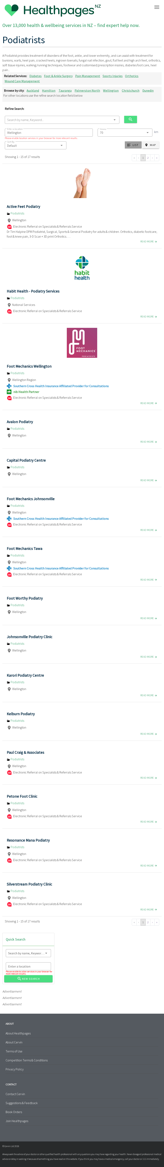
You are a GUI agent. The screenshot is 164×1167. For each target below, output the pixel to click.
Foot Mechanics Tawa (24, 548)
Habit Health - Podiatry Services (33, 291)
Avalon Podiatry (20, 421)
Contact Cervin (15, 1094)
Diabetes (35, 76)
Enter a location (15, 128)
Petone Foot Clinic (22, 796)
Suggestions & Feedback (22, 1103)
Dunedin (148, 90)
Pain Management (87, 76)
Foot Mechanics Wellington (29, 366)
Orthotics (131, 76)
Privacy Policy (15, 1069)
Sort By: (11, 141)
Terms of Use (14, 1051)
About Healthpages (18, 1033)
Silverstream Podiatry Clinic (29, 884)
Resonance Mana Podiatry (28, 840)
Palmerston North (87, 90)
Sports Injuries (113, 76)
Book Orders (14, 1112)
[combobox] (62, 120)
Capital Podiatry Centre (26, 460)
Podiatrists (17, 213)
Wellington (111, 90)
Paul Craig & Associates (25, 752)
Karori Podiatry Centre (25, 675)
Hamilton (48, 90)
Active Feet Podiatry (23, 206)
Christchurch (130, 90)
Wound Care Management (22, 81)
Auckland (33, 90)
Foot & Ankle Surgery (58, 76)
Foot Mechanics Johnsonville (31, 498)
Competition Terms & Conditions (27, 1060)
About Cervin (14, 1042)
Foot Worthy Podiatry (25, 598)
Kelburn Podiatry (21, 713)
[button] (35, 145)
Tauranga (65, 90)
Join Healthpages (17, 1121)
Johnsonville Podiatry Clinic (29, 636)
